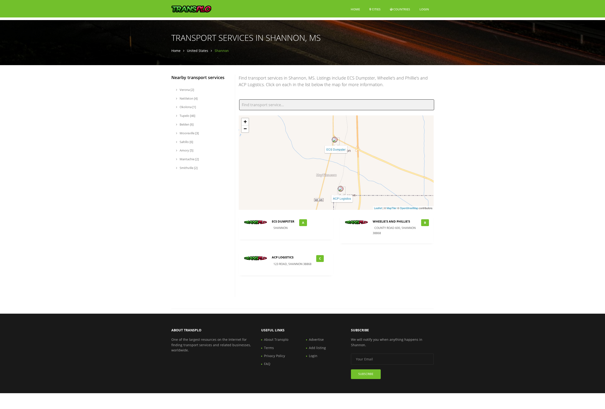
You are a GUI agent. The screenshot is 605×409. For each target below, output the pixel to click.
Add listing (317, 348)
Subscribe (365, 374)
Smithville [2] (188, 168)
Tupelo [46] (187, 116)
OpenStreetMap (409, 208)
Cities (375, 9)
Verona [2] (186, 90)
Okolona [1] (187, 107)
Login (424, 9)
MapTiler (392, 208)
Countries (401, 9)
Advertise (316, 339)
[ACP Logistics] (340, 189)
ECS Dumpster (336, 149)
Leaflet (378, 208)
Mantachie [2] (189, 159)
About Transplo (276, 339)
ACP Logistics (342, 198)
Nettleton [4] (188, 98)
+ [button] (245, 122)
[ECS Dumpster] (334, 140)
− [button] (245, 129)
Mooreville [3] (189, 133)
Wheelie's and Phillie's (391, 221)
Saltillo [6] (186, 142)
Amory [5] (186, 150)
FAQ (267, 364)
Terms (269, 348)
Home (355, 9)
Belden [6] (186, 124)
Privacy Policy (274, 356)
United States (197, 50)
